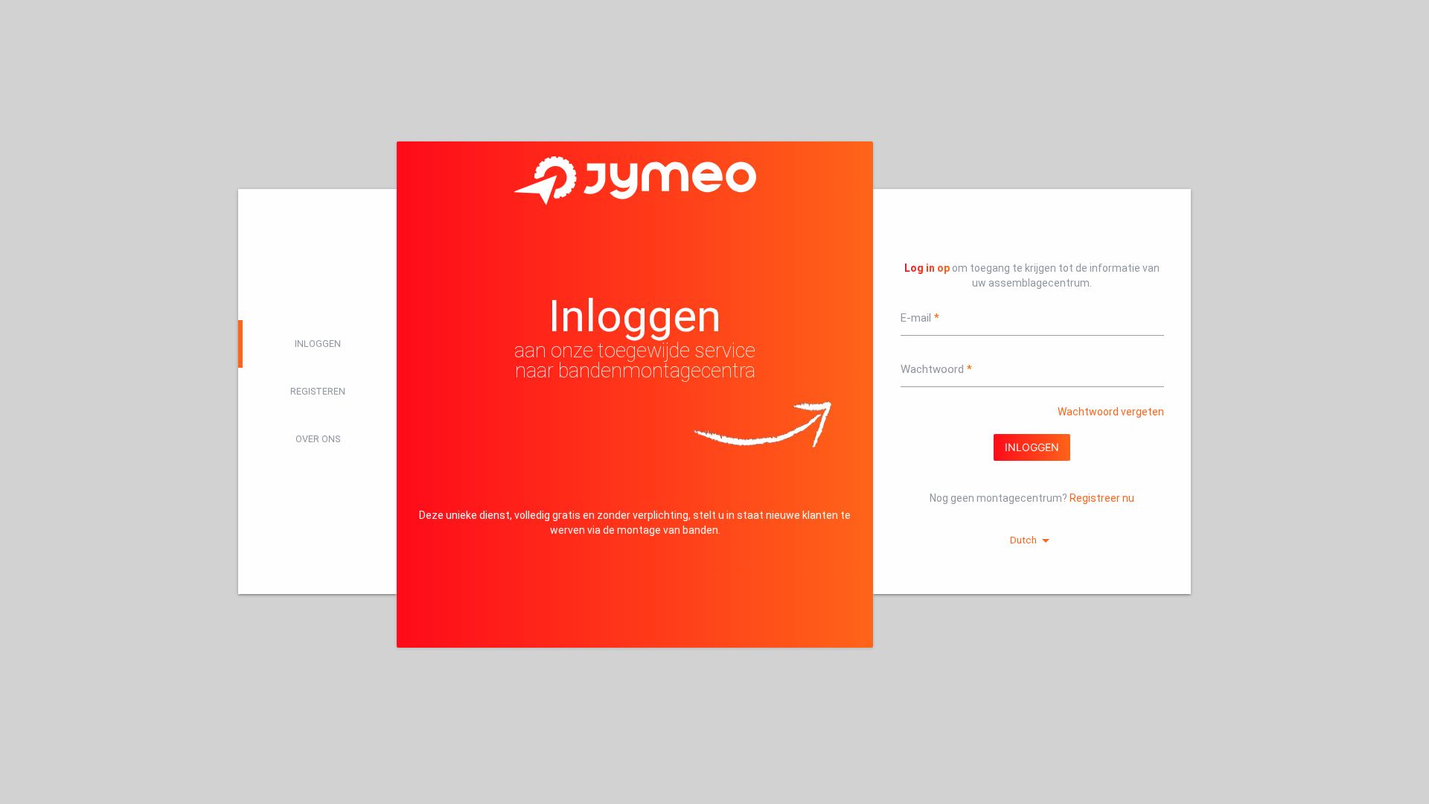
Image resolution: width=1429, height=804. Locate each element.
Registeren (317, 391)
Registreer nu (1102, 498)
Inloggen (318, 343)
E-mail (916, 318)
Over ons (317, 438)
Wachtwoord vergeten (1111, 412)
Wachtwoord (932, 369)
